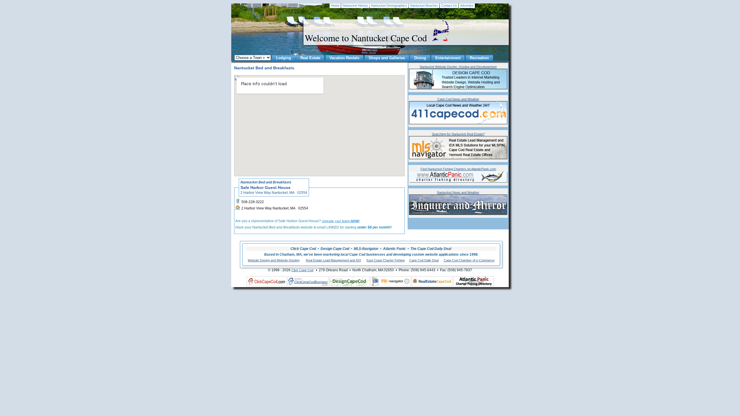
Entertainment (447, 58)
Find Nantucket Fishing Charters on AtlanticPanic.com (458, 169)
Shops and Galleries (387, 58)
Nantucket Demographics (389, 5)
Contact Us (449, 5)
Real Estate (310, 58)
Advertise (466, 5)
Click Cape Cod (302, 270)
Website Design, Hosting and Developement (458, 66)
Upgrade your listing (341, 221)
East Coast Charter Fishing (386, 260)
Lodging (283, 58)
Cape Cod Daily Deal (424, 260)
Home (335, 5)
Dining (420, 58)
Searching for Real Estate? (458, 134)
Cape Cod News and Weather (458, 99)
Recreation (479, 58)
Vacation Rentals (344, 58)
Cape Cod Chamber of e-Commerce (469, 260)
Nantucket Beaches (424, 5)
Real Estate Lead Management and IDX (333, 260)
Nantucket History (355, 5)
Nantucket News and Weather (458, 192)
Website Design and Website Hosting (273, 260)
